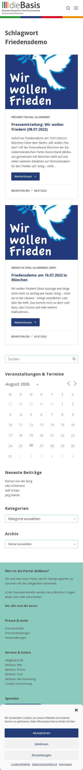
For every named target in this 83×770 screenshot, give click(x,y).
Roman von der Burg (18, 481)
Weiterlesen (27, 177)
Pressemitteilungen (17, 633)
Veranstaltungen (15, 638)
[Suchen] (68, 8)
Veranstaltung (21, 267)
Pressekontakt (14, 628)
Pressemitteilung (22, 117)
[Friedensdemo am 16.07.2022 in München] (41, 232)
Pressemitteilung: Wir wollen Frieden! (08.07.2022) (37, 126)
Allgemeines (42, 117)
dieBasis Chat (14, 674)
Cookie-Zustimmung (18, 683)
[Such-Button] (74, 359)
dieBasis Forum (15, 669)
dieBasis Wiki (13, 665)
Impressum (65, 764)
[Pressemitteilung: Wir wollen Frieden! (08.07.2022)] (41, 82)
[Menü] (76, 8)
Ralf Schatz (12, 490)
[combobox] (37, 359)
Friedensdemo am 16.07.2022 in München (39, 277)
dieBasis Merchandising (20, 679)
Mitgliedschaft (14, 660)
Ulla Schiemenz (15, 486)
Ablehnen (41, 744)
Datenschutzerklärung (44, 764)
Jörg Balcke (12, 495)
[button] (76, 710)
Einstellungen (41, 755)
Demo (52, 267)
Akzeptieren (41, 733)
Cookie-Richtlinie (20, 764)
